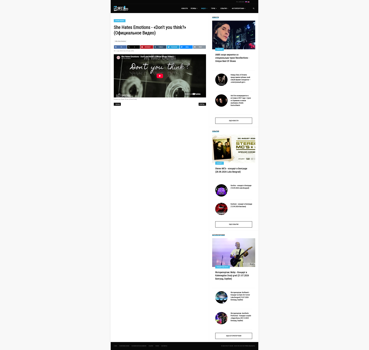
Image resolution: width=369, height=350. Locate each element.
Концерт (219, 163)
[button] (194, 8)
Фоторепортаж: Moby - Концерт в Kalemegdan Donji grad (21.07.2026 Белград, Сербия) (232, 275)
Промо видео (119, 20)
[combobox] (253, 8)
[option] (246, 1)
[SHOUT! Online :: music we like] (121, 8)
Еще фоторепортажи (233, 336)
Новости (219, 49)
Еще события (233, 224)
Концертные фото (222, 267)
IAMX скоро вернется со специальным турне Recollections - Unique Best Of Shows (232, 57)
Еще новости (233, 120)
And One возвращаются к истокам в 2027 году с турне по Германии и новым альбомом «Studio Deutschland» (241, 100)
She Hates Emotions (121, 41)
